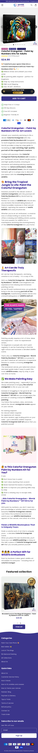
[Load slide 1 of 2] (15, 45)
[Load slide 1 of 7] (25, 45)
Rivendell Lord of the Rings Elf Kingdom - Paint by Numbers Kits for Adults (19, 614)
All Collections (6, 658)
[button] (2, 5)
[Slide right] (35, 26)
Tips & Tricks (6, 699)
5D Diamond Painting (8, 654)
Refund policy (6, 707)
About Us (4, 662)
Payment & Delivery (8, 696)
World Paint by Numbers (16, 751)
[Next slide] (20, 623)
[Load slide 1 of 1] (13, 45)
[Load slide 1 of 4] (19, 45)
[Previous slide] (17, 623)
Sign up (19, 736)
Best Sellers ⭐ (6, 647)
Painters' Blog (6, 692)
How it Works (6, 681)
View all (19, 627)
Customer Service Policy (10, 677)
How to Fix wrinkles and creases (12, 684)
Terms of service (7, 703)
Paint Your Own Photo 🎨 (10, 643)
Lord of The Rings (7, 650)
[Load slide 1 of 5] (21, 45)
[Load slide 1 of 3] (17, 45)
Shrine (32, 751)
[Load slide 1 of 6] (23, 45)
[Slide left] (2, 26)
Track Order (5, 714)
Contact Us (5, 711)
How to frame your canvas (11, 688)
